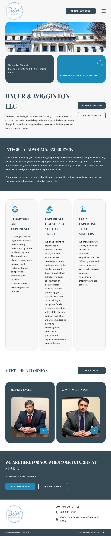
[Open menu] (104, 11)
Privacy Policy (100, 532)
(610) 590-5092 (68, 512)
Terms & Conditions (85, 532)
